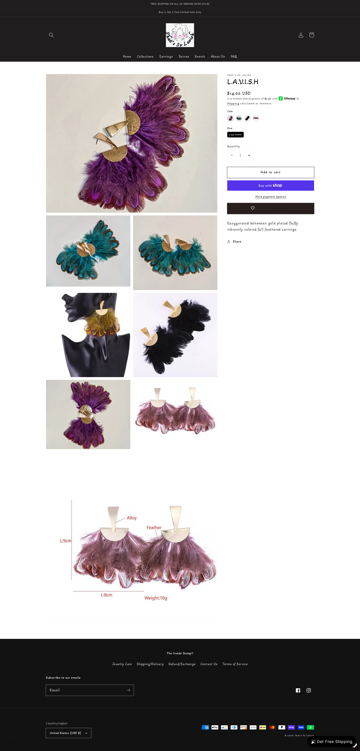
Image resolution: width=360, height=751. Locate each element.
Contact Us (209, 664)
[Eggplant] (230, 118)
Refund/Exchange (182, 664)
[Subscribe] (128, 690)
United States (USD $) (65, 733)
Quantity (233, 146)
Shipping (233, 103)
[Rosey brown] (256, 118)
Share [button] (237, 241)
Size (229, 128)
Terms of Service (235, 664)
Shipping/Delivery (150, 664)
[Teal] (239, 118)
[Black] (247, 118)
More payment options (270, 196)
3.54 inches (235, 134)
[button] (51, 35)
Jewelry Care (122, 664)
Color (230, 111)
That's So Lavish (304, 735)
